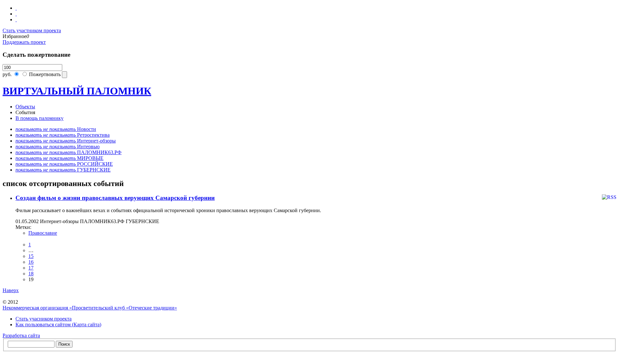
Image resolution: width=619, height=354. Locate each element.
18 (31, 273)
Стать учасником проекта (43, 318)
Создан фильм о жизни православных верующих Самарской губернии (115, 197)
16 (31, 262)
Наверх (11, 290)
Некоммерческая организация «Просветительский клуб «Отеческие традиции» (90, 307)
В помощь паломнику (39, 118)
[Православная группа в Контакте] (16, 8)
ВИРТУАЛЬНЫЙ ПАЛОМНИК (77, 91)
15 (31, 256)
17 (31, 267)
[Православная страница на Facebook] (16, 13)
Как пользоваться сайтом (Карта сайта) (58, 324)
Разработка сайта (21, 335)
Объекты (25, 106)
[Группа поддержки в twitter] (16, 19)
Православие (42, 233)
